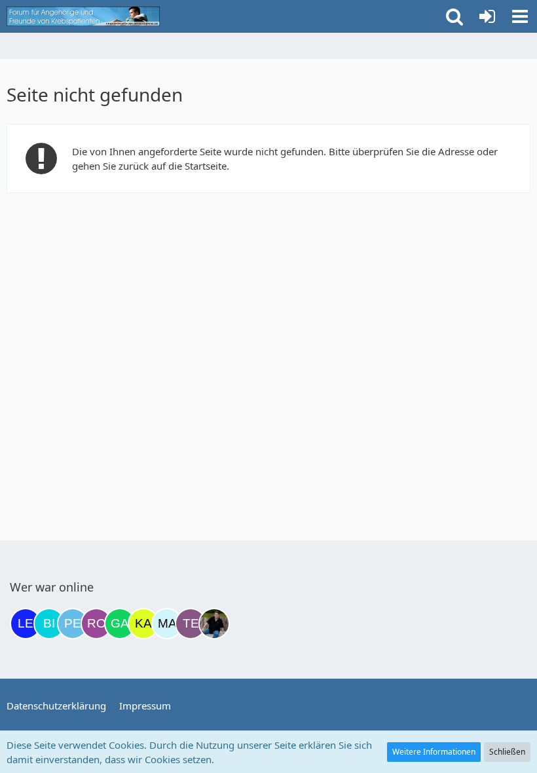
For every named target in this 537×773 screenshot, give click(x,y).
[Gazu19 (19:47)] (120, 623)
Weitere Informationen (433, 751)
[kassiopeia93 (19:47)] (143, 623)
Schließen (507, 751)
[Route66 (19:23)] (96, 623)
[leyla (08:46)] (25, 623)
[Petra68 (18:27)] (72, 623)
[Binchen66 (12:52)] (49, 623)
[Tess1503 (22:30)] (190, 623)
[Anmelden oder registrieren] (487, 16)
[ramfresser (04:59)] (214, 623)
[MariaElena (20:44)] (167, 623)
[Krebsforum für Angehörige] (83, 16)
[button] (520, 16)
